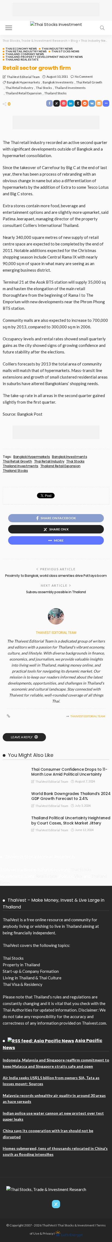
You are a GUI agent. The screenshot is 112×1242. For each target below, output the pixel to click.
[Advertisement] (56, 9)
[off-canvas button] (8, 28)
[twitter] (56, 1204)
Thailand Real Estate (22, 59)
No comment (84, 76)
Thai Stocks (44, 87)
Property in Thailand (21, 964)
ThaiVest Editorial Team (23, 77)
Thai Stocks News (65, 51)
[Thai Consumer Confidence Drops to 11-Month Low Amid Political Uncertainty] (13, 769)
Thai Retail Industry (19, 87)
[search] (102, 28)
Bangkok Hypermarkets (23, 82)
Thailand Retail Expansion (23, 93)
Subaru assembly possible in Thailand (56, 592)
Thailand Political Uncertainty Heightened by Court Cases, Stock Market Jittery (70, 820)
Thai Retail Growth (89, 82)
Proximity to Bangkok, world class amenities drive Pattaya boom (56, 575)
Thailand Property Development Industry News (44, 56)
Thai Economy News (21, 48)
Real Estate (46, 876)
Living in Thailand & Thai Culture (32, 977)
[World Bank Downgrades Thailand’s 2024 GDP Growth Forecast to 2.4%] (13, 793)
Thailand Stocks (55, 93)
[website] (8, 716)
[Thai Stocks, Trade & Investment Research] (46, 1188)
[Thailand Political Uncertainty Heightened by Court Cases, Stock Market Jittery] (13, 817)
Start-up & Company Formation (31, 971)
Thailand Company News (24, 54)
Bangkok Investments (58, 82)
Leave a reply (22, 737)
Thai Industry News (57, 48)
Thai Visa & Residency (22, 984)
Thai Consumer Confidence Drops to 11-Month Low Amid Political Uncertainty (69, 772)
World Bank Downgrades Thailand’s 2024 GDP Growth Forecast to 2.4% (71, 796)
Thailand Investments (70, 87)
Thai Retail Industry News (26, 51)
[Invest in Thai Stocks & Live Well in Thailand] (56, 24)
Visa (78, 876)
